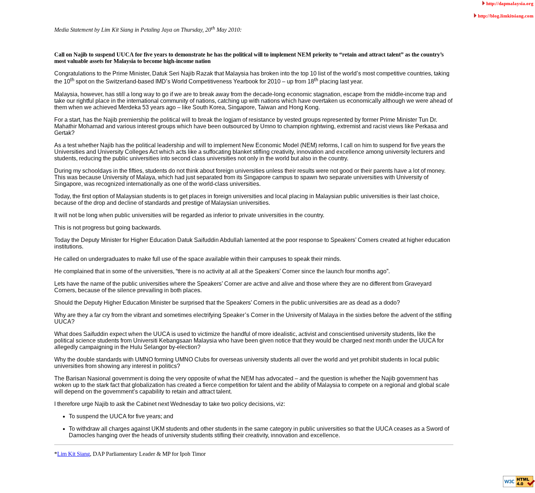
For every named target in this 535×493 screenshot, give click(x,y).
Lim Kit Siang (73, 454)
